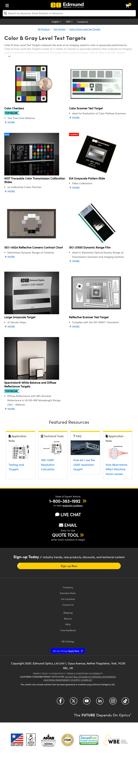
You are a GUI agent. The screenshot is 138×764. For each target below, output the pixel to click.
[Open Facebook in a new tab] (60, 702)
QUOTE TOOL (65, 535)
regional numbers (72, 505)
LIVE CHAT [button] (71, 514)
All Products (44, 29)
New (7, 134)
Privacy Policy (41, 673)
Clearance (74, 134)
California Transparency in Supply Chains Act (67, 680)
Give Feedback (68, 630)
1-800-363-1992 (64, 501)
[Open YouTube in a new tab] (86, 702)
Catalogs (68, 641)
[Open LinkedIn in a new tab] (100, 702)
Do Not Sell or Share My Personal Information (90, 676)
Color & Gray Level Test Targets (84, 29)
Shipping (68, 612)
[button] (64, 501)
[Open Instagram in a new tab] (113, 702)
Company (68, 587)
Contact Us (82, 21)
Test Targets (59, 29)
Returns (68, 618)
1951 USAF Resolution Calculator (48, 464)
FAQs (68, 624)
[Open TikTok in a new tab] (125, 702)
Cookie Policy (57, 673)
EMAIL (70, 525)
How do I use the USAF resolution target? (84, 464)
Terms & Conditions (77, 673)
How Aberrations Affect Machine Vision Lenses (116, 469)
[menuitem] (8, 5)
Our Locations (68, 598)
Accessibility (96, 673)
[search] (69, 13)
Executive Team (68, 592)
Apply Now (66, 650)
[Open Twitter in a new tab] (73, 702)
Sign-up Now (69, 566)
